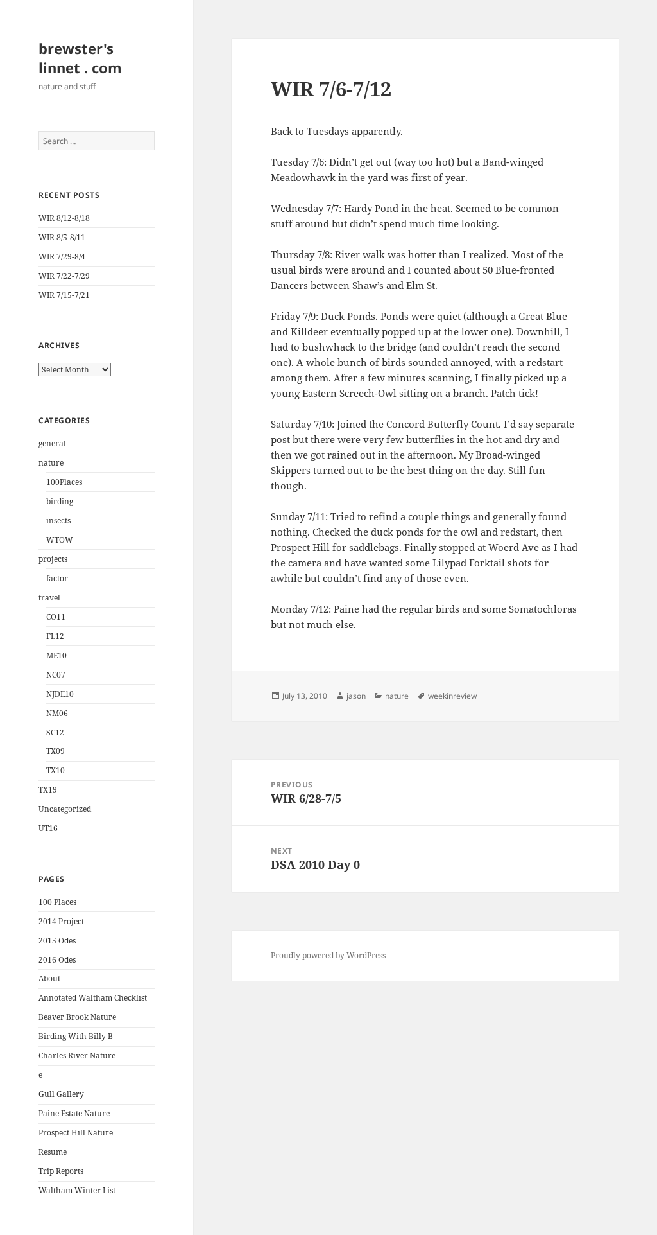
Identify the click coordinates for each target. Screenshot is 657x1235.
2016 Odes (57, 959)
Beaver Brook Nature (77, 1017)
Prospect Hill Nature (75, 1132)
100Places (64, 482)
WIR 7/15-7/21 (64, 295)
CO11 (55, 616)
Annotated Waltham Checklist (92, 997)
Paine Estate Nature (74, 1113)
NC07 (55, 674)
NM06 (57, 713)
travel (49, 597)
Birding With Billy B (75, 1036)
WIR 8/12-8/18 (64, 218)
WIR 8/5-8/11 (61, 237)
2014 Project (61, 921)
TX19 (47, 789)
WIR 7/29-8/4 (61, 256)
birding (59, 501)
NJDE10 (60, 693)
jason (356, 695)
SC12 (55, 732)
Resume (52, 1151)
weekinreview (452, 695)
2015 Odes (57, 940)
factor (57, 578)
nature (51, 462)
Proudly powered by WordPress (328, 955)
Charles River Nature (76, 1055)
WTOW (59, 539)
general (52, 443)
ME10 (56, 655)
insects (58, 520)
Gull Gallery (61, 1094)
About (49, 978)
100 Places (57, 902)
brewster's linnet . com (80, 58)
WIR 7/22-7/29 (64, 275)
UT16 (48, 828)
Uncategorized (64, 808)
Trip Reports (60, 1171)
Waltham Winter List (76, 1190)
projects (52, 559)
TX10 (55, 770)
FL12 (55, 636)
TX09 (55, 751)
